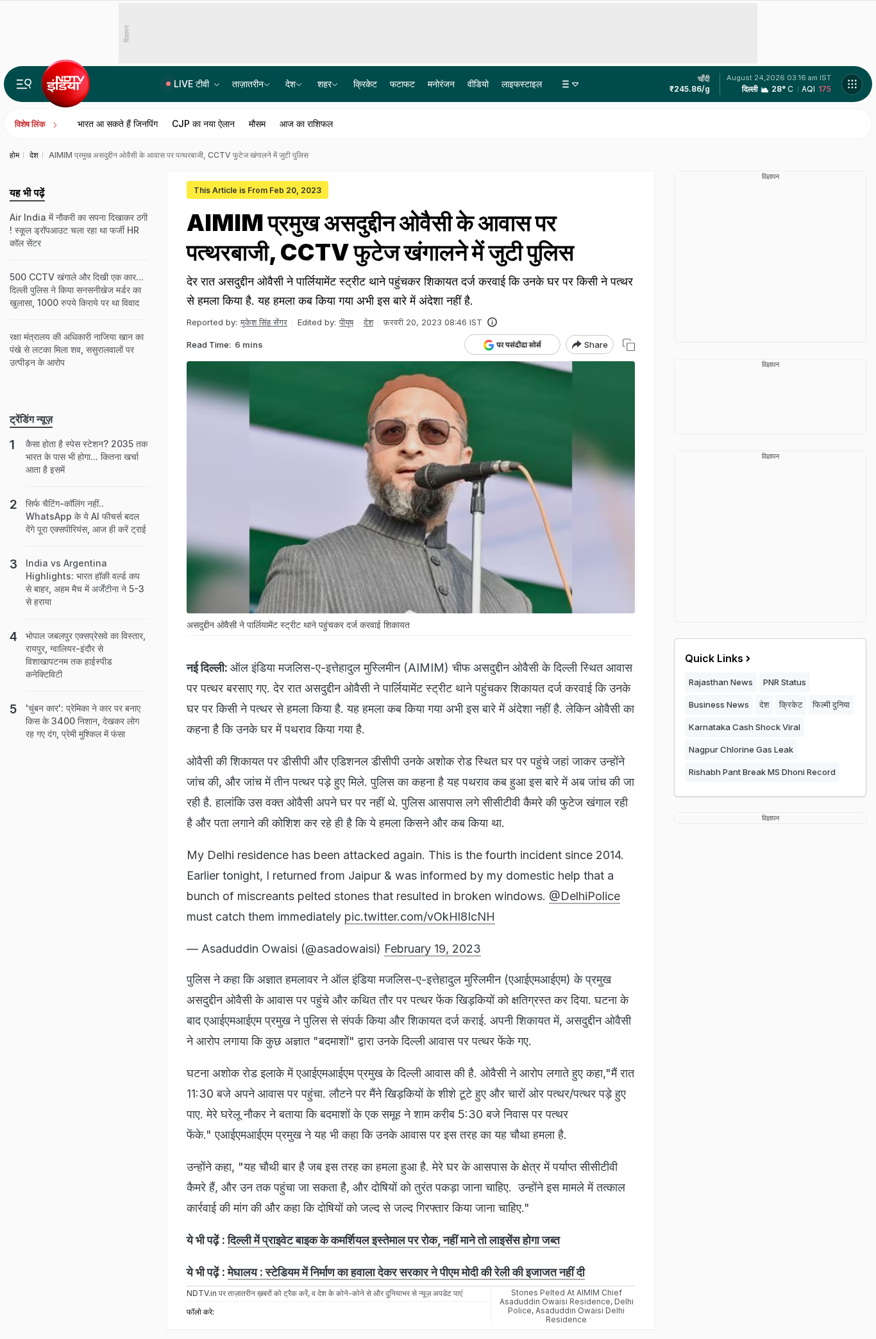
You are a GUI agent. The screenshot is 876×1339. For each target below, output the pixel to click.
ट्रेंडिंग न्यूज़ (31, 419)
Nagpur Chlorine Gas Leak (741, 749)
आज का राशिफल (306, 123)
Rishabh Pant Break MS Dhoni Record (762, 772)
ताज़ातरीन (248, 83)
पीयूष (346, 322)
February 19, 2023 (432, 948)
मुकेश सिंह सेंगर (263, 322)
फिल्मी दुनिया (831, 704)
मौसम (257, 123)
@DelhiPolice (584, 896)
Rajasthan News (721, 682)
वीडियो (478, 83)
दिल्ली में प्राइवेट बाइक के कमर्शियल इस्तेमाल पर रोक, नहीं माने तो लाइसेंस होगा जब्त (394, 1240)
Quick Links (714, 658)
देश (290, 83)
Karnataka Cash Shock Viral (744, 727)
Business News (719, 704)
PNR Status (784, 682)
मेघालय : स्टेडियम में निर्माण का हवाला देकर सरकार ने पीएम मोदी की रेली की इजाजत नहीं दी (406, 1272)
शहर (324, 83)
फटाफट (402, 83)
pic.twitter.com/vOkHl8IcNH (419, 916)
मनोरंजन (441, 83)
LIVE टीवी (193, 83)
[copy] (629, 345)
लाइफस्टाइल (521, 83)
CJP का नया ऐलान (203, 123)
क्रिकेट (365, 83)
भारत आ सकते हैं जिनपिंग (118, 123)
